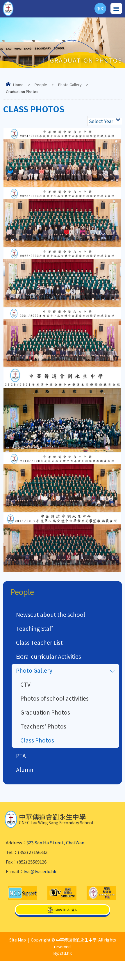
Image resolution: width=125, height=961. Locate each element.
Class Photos (37, 740)
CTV (25, 684)
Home (18, 84)
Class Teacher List (39, 642)
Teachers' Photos (43, 726)
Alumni (25, 769)
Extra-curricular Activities (48, 656)
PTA (21, 755)
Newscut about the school (50, 614)
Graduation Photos (45, 712)
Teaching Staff (34, 628)
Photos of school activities (54, 698)
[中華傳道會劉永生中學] (8, 8)
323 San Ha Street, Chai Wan (55, 842)
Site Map (17, 940)
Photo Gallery (70, 84)
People (41, 84)
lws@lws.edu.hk (40, 871)
